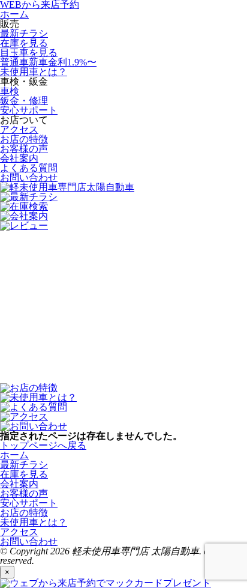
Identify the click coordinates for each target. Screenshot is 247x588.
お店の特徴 (24, 139)
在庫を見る (24, 43)
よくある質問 (29, 168)
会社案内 (19, 158)
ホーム (14, 14)
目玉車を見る (29, 52)
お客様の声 (24, 149)
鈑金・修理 (24, 100)
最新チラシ (24, 33)
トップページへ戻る (43, 445)
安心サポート (29, 110)
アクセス (19, 129)
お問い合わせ (29, 177)
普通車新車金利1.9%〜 (48, 62)
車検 (9, 91)
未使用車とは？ (33, 72)
